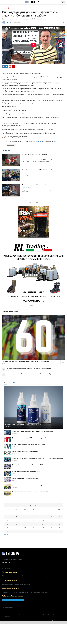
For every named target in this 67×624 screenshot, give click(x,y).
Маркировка (13, 615)
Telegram (39, 141)
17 (7, 524)
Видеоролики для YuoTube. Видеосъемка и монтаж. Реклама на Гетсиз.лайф (25, 592)
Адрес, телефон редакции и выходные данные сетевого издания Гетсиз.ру (24, 576)
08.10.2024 (31, 157)
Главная (4, 8)
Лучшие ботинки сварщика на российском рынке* (26, 471)
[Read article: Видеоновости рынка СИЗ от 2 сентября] (11, 190)
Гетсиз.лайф (11, 145)
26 (25, 528)
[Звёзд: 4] (7, 137)
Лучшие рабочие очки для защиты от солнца (25, 451)
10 (7, 520)
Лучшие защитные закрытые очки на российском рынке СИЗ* (30, 485)
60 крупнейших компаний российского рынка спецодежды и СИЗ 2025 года (25, 361)
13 (33, 520)
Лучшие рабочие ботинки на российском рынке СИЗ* (27, 465)
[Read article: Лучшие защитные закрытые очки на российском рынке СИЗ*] (7, 486)
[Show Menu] (3, 2)
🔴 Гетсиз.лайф (11, 8)
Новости (4, 615)
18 (16, 524)
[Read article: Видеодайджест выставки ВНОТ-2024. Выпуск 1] (11, 175)
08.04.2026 (15, 446)
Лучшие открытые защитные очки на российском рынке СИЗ (30, 491)
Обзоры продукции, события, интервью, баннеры (16, 584)
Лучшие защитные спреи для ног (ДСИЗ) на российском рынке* (23, 424)
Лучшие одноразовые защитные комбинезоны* (26, 478)
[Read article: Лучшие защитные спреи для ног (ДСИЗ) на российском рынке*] (33, 407)
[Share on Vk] (3, 66)
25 (16, 528)
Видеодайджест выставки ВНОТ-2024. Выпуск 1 (37, 170)
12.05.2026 (15, 440)
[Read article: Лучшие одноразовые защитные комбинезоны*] (7, 479)
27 (33, 528)
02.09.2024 (31, 187)
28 (43, 528)
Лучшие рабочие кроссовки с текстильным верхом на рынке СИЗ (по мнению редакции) (37, 458)
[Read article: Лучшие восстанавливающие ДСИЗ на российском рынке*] (7, 439)
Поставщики (36, 615)
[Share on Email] (10, 66)
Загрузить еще (33, 202)
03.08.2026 (8, 426)
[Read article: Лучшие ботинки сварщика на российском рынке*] (7, 473)
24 (7, 528)
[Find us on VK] (9, 562)
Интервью (28, 615)
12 (25, 520)
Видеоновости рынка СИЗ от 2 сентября (34, 185)
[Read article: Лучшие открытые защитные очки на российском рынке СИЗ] (7, 493)
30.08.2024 (15, 494)
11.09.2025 (15, 460)
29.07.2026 (15, 433)
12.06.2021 (17, 22)
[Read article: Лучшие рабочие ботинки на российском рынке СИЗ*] (7, 466)
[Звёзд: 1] (2, 137)
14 (43, 520)
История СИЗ (6, 616)
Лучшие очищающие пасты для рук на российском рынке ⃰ (29, 444)
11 (16, 520)
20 (33, 524)
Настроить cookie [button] (7, 607)
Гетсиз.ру (8, 22)
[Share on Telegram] (6, 66)
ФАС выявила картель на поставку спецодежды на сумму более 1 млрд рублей (28, 368)
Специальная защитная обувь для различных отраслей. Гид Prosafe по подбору (29, 374)
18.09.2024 (31, 172)
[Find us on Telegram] (3, 562)
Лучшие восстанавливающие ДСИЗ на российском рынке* (28, 438)
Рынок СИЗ (46, 615)
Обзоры (20, 615)
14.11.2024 (15, 467)
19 (25, 524)
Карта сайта (6, 568)
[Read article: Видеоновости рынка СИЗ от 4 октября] (11, 160)
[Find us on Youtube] (6, 562)
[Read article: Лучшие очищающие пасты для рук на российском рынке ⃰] (7, 446)
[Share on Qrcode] (13, 66)
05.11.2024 (15, 473)
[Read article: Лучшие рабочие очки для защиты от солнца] (7, 452)
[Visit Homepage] (32, 2)
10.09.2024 (15, 487)
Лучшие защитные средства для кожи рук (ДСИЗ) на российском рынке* (33, 431)
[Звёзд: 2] (4, 137)
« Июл (6, 534)
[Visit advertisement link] (33, 222)
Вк (55, 141)
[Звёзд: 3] (5, 137)
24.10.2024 (15, 480)
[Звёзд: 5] (8, 137)
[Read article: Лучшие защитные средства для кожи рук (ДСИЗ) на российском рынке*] (7, 432)
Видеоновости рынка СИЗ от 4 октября (34, 154)
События (54, 615)
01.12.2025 (15, 453)
